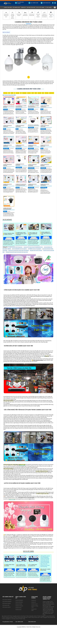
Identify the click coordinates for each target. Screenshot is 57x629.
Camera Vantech (19, 606)
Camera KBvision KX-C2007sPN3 (44, 126)
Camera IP (33, 602)
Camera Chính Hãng (8, 7)
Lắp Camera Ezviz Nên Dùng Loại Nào (21, 565)
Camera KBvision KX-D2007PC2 (44, 146)
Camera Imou (18, 607)
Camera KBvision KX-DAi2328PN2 (32, 165)
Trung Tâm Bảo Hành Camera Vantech (9, 234)
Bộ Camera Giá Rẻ (16, 7)
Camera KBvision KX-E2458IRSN (7, 185)
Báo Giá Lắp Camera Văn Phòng (45, 570)
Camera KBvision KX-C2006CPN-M (44, 106)
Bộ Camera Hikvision (7, 599)
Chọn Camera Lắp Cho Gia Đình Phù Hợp (33, 233)
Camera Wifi (23, 7)
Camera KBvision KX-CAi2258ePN (32, 146)
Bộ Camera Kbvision (7, 601)
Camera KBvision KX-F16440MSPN (44, 185)
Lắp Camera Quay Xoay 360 (9, 95)
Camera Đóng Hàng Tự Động (9, 565)
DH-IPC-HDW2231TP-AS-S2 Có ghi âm (19, 248)
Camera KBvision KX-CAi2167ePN (7, 146)
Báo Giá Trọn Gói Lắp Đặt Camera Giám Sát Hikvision (19, 250)
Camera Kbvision (19, 602)
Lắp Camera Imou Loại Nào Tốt (33, 565)
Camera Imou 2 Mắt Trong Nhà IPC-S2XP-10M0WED (21, 233)
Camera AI (33, 600)
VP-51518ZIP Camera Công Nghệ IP (34, 248)
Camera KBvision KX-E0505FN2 (44, 165)
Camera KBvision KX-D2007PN (7, 165)
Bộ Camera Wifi (6, 605)
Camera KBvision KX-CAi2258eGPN (20, 146)
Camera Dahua (18, 604)
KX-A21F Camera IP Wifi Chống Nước (15, 247)
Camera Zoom (34, 604)
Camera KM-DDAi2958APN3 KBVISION (8, 107)
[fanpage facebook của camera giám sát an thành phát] (53, 3)
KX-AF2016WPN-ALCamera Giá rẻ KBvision (21, 106)
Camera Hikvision (19, 600)
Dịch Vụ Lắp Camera (40, 7)
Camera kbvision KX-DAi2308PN (20, 165)
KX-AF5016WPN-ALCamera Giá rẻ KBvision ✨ (33, 106)
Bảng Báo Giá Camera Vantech (36, 250)
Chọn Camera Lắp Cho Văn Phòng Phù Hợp (46, 233)
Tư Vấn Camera (48, 7)
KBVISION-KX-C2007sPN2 (33, 125)
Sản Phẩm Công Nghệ (31, 7)
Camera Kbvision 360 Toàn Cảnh (28, 22)
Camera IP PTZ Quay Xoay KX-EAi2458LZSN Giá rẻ (21, 185)
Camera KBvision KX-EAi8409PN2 (32, 185)
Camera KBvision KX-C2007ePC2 (7, 126)
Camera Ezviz (18, 609)
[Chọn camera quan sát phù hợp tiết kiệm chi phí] (53, 15)
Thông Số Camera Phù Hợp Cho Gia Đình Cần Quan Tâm (17, 252)
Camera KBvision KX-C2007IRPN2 (20, 126)
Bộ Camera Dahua (7, 603)
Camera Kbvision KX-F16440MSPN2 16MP (7, 209)
